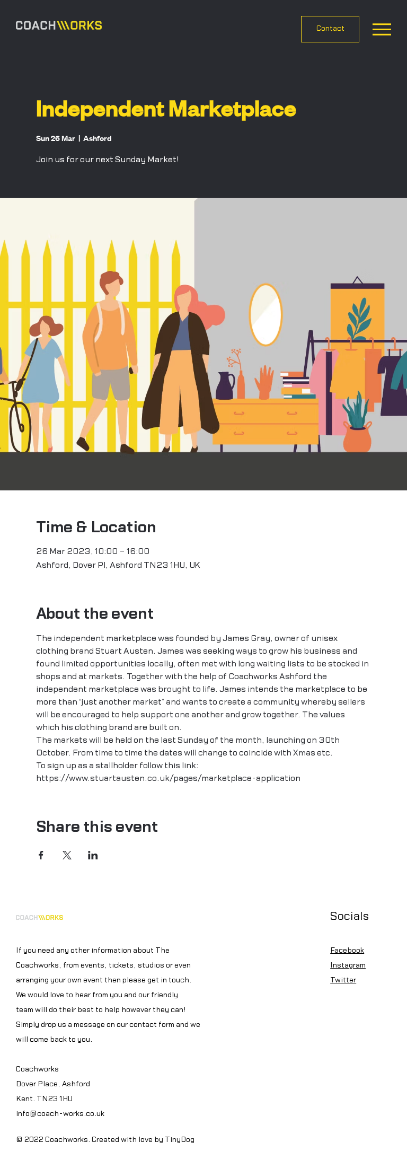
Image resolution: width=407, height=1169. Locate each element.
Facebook (347, 950)
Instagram (348, 965)
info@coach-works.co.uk (60, 1114)
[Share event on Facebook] (41, 855)
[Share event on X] (67, 855)
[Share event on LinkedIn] (93, 855)
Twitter (343, 980)
